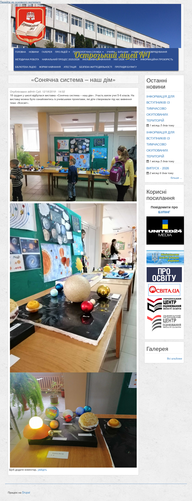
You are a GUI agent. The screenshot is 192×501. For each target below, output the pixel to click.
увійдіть (42, 469)
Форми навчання (50, 66)
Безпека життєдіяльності (95, 66)
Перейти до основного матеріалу (20, 2)
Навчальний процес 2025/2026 (61, 59)
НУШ (133, 59)
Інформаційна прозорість (156, 59)
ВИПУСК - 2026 (157, 168)
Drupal (26, 492)
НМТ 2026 (119, 59)
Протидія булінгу (126, 66)
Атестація (70, 66)
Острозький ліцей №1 (112, 53)
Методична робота (27, 59)
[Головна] (32, 26)
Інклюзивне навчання (96, 59)
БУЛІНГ (164, 211)
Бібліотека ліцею (25, 66)
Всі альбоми (174, 358)
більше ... (176, 177)
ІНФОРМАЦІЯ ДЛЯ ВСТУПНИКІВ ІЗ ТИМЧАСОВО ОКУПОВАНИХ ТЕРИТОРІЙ (160, 108)
